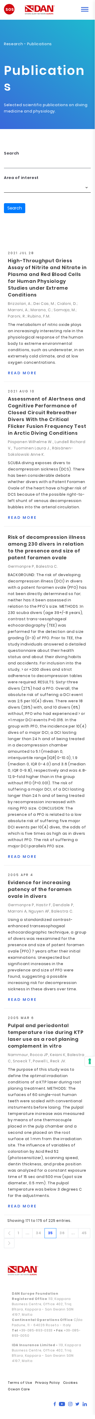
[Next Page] (9, 1243)
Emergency (11, 11)
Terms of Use (20, 1382)
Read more (22, 373)
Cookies (70, 1382)
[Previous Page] (9, 1233)
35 (52, 1234)
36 (63, 1234)
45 (86, 1234)
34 (40, 1234)
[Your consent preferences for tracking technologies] (90, 1061)
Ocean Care (19, 1389)
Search (11, 153)
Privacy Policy (47, 1382)
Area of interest (21, 177)
